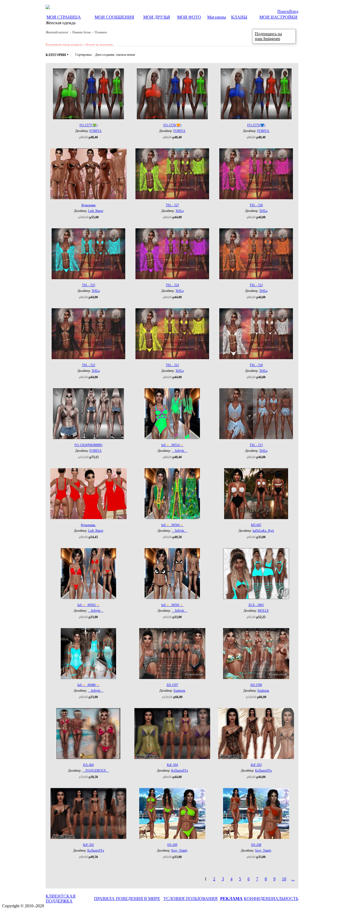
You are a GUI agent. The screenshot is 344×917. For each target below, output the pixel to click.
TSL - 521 (172, 365)
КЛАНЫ (239, 17)
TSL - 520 (256, 365)
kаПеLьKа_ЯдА (263, 531)
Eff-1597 (172, 685)
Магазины (216, 17)
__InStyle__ (179, 451)
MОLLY (263, 610)
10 (284, 879)
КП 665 (256, 525)
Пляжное (101, 32)
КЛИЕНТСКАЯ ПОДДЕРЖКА (61, 898)
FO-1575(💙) (256, 125)
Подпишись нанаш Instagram (268, 36)
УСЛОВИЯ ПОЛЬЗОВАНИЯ (190, 898)
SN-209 (172, 845)
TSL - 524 (172, 285)
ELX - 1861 (256, 605)
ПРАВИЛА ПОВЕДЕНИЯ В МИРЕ (127, 898)
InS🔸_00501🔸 (172, 605)
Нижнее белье (81, 32)
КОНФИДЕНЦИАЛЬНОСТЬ (271, 898)
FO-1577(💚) (89, 125)
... (293, 879)
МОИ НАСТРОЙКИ (278, 17)
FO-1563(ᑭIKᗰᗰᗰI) (88, 445)
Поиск (283, 11)
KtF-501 (88, 845)
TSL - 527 (172, 205)
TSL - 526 (256, 205)
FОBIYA (95, 131)
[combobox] (115, 55)
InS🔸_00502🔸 (88, 605)
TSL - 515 (256, 445)
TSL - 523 (256, 285)
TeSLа (179, 211)
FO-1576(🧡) (172, 125)
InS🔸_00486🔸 (88, 685)
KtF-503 (256, 765)
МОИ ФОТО (189, 17)
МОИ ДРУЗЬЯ (156, 17)
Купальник (88, 205)
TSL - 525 (88, 285)
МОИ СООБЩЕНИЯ (114, 17)
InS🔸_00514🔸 (172, 445)
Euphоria (179, 690)
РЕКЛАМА (231, 898)
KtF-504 (172, 765)
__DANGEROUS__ (95, 770)
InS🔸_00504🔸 (172, 525)
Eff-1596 (256, 685)
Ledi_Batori (95, 211)
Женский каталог (57, 32)
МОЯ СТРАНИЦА (63, 17)
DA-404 (88, 765)
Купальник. (88, 525)
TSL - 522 (88, 365)
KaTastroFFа (179, 770)
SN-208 (256, 845)
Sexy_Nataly (179, 850)
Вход (293, 11)
